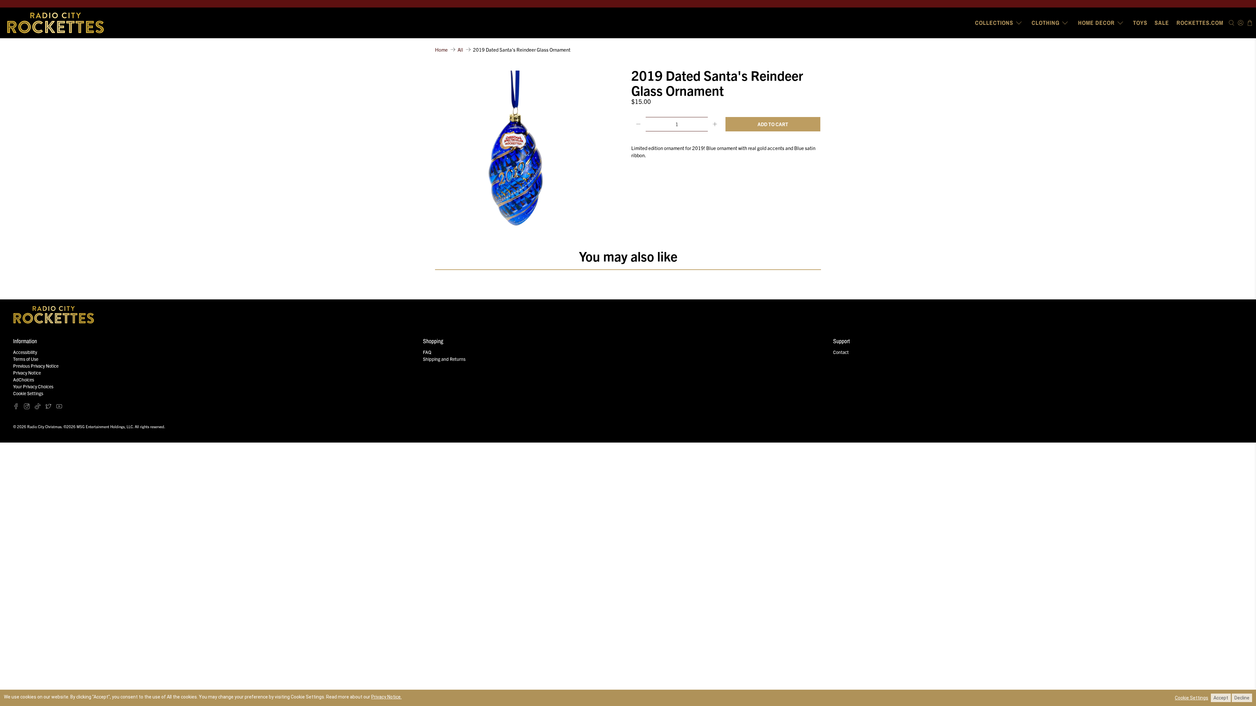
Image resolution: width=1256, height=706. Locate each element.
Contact (841, 352)
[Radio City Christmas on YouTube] (59, 407)
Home (441, 49)
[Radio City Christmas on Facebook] (16, 407)
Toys (1140, 23)
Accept (1220, 697)
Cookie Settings (28, 393)
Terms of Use (25, 359)
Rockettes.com (1200, 23)
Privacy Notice (27, 373)
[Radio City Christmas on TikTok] (38, 407)
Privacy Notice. (386, 696)
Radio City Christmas (44, 426)
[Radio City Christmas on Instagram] (27, 407)
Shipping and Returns (444, 359)
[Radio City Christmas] (56, 22)
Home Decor (1096, 23)
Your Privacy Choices (33, 386)
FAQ (427, 352)
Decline (1241, 697)
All (460, 49)
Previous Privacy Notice (36, 366)
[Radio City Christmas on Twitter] (48, 407)
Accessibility (25, 352)
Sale (1162, 23)
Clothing (1045, 23)
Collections (994, 23)
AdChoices (23, 379)
